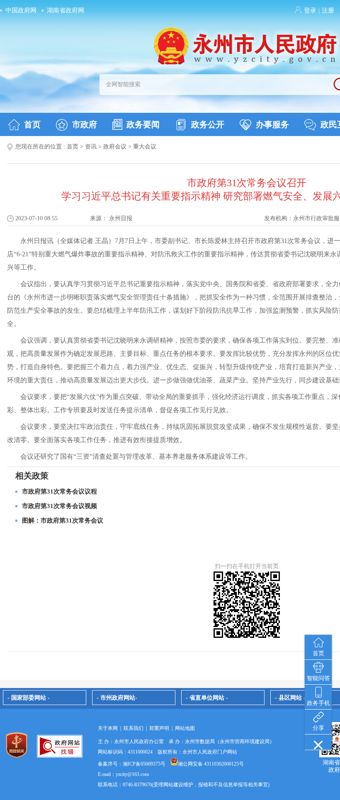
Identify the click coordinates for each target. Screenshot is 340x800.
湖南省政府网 (65, 10)
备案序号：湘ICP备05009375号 (131, 764)
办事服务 (272, 124)
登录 (310, 10)
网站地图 (185, 728)
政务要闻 (143, 124)
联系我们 (133, 728)
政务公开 (207, 124)
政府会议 (114, 146)
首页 (32, 124)
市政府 (84, 124)
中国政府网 (20, 10)
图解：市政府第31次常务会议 (62, 520)
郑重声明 (159, 728)
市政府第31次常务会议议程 (59, 491)
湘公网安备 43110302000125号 (211, 764)
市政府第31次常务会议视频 (59, 506)
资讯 (91, 146)
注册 (328, 10)
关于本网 (108, 728)
